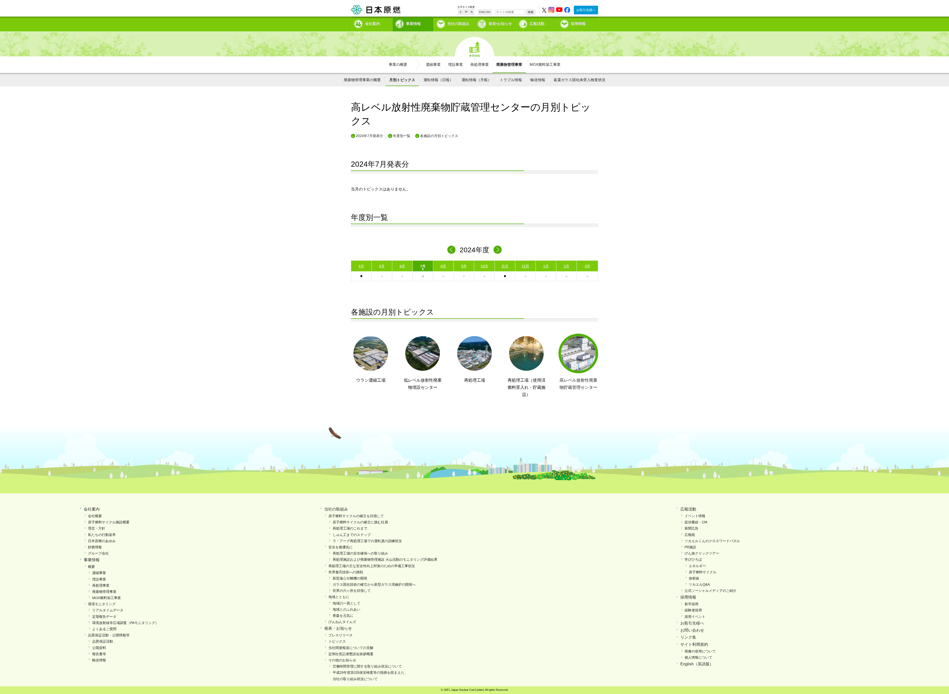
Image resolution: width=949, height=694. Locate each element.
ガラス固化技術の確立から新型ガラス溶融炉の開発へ (374, 584)
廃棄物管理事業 (509, 64)
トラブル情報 (511, 80)
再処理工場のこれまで (350, 528)
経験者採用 (693, 610)
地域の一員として (346, 603)
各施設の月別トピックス (439, 136)
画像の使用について (700, 651)
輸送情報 (537, 80)
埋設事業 (455, 64)
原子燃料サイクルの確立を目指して (356, 516)
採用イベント (695, 617)
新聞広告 (691, 528)
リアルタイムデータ (107, 610)
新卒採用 (691, 604)
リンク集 (688, 637)
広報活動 (537, 24)
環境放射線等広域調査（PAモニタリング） (125, 623)
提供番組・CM (696, 522)
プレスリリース (340, 635)
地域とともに (338, 597)
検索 (531, 12)
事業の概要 (398, 64)
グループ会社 (98, 553)
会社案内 (372, 24)
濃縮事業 (433, 64)
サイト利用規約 (694, 644)
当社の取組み (458, 24)
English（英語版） (696, 664)
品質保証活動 (102, 641)
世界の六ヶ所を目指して (352, 591)
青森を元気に (343, 616)
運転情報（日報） (438, 80)
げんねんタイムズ (342, 622)
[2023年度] (451, 250)
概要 (91, 567)
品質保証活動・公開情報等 (108, 635)
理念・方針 (96, 528)
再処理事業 (479, 64)
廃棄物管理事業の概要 (362, 80)
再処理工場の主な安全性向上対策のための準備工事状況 (371, 566)
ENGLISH (484, 12)
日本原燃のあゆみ (102, 541)
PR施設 (690, 547)
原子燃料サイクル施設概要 (108, 522)
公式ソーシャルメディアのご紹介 (710, 591)
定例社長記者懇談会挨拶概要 (350, 654)
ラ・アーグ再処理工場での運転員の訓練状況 (367, 541)
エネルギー (697, 566)
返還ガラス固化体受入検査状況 (579, 80)
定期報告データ (104, 617)
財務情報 (95, 547)
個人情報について (698, 657)
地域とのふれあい (346, 609)
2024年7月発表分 (369, 136)
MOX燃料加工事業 (545, 64)
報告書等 (99, 654)
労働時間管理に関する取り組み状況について (367, 666)
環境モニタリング (102, 604)
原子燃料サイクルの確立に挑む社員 (360, 522)
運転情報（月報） (476, 80)
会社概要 (95, 516)
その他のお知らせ (342, 660)
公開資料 (99, 648)
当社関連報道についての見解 (350, 648)
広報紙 (690, 535)
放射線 (694, 578)
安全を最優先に (340, 547)
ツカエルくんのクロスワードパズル (712, 541)
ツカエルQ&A (699, 584)
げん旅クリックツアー (702, 553)
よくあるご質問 (104, 629)
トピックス (337, 641)
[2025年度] (498, 250)
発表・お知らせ (338, 628)
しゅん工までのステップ (352, 535)
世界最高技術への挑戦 (345, 572)
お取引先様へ (586, 10)
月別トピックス (402, 80)
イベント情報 (695, 516)
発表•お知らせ (500, 24)
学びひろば (693, 559)
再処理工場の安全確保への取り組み (360, 553)
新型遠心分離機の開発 (350, 578)
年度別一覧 (401, 136)
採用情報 (578, 24)
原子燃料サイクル (702, 572)
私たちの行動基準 (102, 535)
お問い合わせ (692, 630)
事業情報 (413, 24)
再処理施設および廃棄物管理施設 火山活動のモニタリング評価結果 (385, 559)
